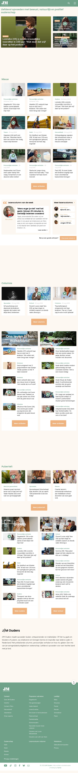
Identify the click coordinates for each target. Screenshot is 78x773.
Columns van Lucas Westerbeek (35, 732)
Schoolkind (57, 713)
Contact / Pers (8, 706)
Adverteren (7, 713)
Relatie (6, 751)
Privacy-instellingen (11, 759)
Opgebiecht (33, 700)
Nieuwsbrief (8, 709)
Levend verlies (33, 709)
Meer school (58, 611)
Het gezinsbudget (34, 703)
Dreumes (57, 703)
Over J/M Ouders (9, 700)
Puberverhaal (33, 716)
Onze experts (8, 716)
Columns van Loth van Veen (38, 737)
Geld (5, 745)
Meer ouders (20, 611)
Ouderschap (8, 741)
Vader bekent (33, 706)
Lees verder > (42, 230)
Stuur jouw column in (68, 238)
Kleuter (56, 709)
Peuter (56, 706)
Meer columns (39, 322)
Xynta (59, 768)
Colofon (6, 703)
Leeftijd (56, 696)
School (6, 754)
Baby (55, 700)
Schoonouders (33, 723)
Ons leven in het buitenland (38, 713)
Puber (56, 716)
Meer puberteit (39, 507)
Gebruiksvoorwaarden (61, 745)
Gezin (6, 748)
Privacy (56, 748)
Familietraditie (33, 719)
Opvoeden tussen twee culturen (36, 727)
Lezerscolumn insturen (37, 741)
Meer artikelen (39, 186)
